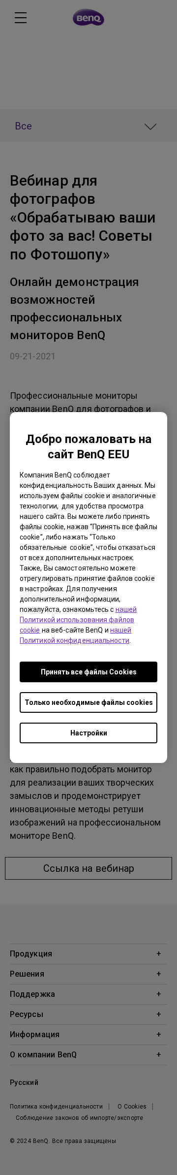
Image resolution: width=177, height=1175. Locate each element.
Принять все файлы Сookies (89, 672)
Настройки (88, 733)
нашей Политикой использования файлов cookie (78, 619)
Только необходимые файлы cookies (89, 702)
